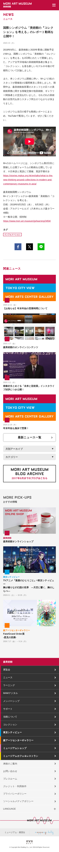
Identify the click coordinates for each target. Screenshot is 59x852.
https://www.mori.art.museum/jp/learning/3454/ (27, 221)
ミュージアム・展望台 (15, 832)
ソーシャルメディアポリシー (18, 801)
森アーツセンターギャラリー (18, 740)
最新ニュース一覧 (29, 437)
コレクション (10, 724)
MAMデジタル (10, 693)
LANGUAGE (9, 808)
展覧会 (6, 669)
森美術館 (7, 661)
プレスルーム (10, 778)
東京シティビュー (12, 732)
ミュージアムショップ (14, 748)
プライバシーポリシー (14, 793)
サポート (7, 708)
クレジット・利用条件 (14, 786)
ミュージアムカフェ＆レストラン (20, 756)
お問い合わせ (10, 771)
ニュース (7, 677)
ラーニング (9, 685)
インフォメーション (12, 235)
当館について (10, 716)
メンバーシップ (11, 701)
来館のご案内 (10, 763)
